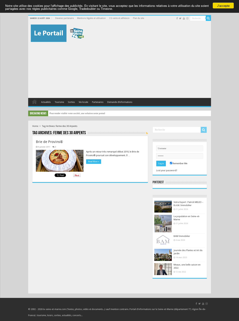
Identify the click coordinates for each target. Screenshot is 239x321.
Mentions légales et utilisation (91, 18)
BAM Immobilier (182, 236)
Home (35, 126)
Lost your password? (166, 170)
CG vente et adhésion (119, 18)
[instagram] (187, 18)
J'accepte (223, 5)
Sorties (71, 102)
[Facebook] (177, 18)
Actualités (46, 102)
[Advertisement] (119, 68)
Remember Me (179, 163)
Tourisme (59, 102)
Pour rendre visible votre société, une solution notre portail (77, 113)
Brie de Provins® (49, 142)
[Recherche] (208, 18)
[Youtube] (183, 18)
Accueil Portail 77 (34, 101)
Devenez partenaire (64, 18)
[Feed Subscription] (147, 133)
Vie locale (83, 102)
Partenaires (97, 102)
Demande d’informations (119, 102)
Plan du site (138, 18)
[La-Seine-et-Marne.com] (57, 32)
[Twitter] (180, 18)
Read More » (93, 161)
